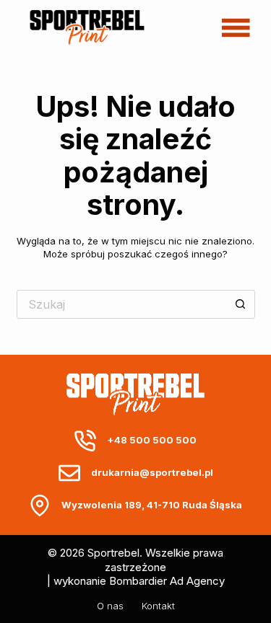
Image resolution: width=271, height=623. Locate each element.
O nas (110, 605)
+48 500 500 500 (152, 440)
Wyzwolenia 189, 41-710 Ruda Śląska (151, 505)
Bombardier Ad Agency (167, 581)
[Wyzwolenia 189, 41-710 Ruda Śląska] (40, 505)
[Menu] (236, 27)
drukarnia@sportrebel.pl (152, 472)
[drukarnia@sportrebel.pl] (69, 473)
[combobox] (122, 304)
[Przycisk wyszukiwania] (240, 304)
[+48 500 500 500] (85, 440)
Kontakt (158, 605)
